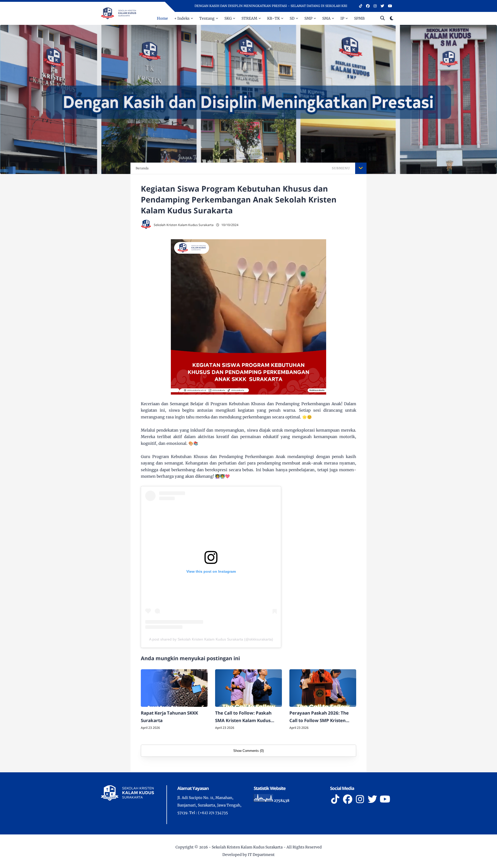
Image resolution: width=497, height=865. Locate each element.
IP (342, 18)
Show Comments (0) (248, 751)
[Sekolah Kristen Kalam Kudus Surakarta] (118, 13)
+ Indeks (181, 18)
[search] (382, 18)
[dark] (391, 18)
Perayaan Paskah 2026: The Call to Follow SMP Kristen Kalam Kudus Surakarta (319, 717)
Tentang (207, 18)
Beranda (142, 168)
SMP (308, 18)
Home (162, 18)
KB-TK (273, 18)
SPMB (359, 18)
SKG (228, 18)
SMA (326, 18)
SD (292, 18)
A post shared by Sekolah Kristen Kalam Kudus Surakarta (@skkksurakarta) (211, 639)
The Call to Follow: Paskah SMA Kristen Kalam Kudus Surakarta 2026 (243, 717)
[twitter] (382, 6)
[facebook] (368, 6)
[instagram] (375, 6)
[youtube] (390, 6)
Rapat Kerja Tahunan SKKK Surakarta (169, 716)
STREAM (249, 18)
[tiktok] (360, 6)
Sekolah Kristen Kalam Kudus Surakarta (247, 847)
